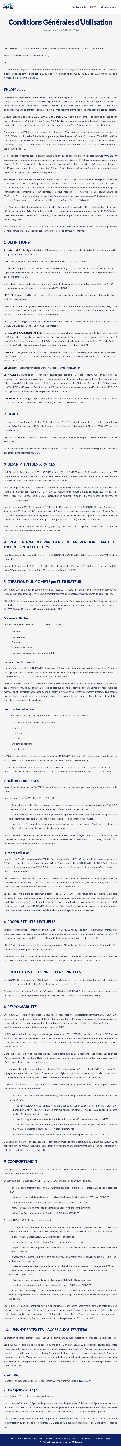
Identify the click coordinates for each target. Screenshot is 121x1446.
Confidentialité (88, 1438)
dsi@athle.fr (84, 1380)
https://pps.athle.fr (60, 207)
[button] (93, 7)
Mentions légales (104, 1438)
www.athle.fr (110, 155)
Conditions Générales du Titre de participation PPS (56, 1438)
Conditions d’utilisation (20, 1438)
